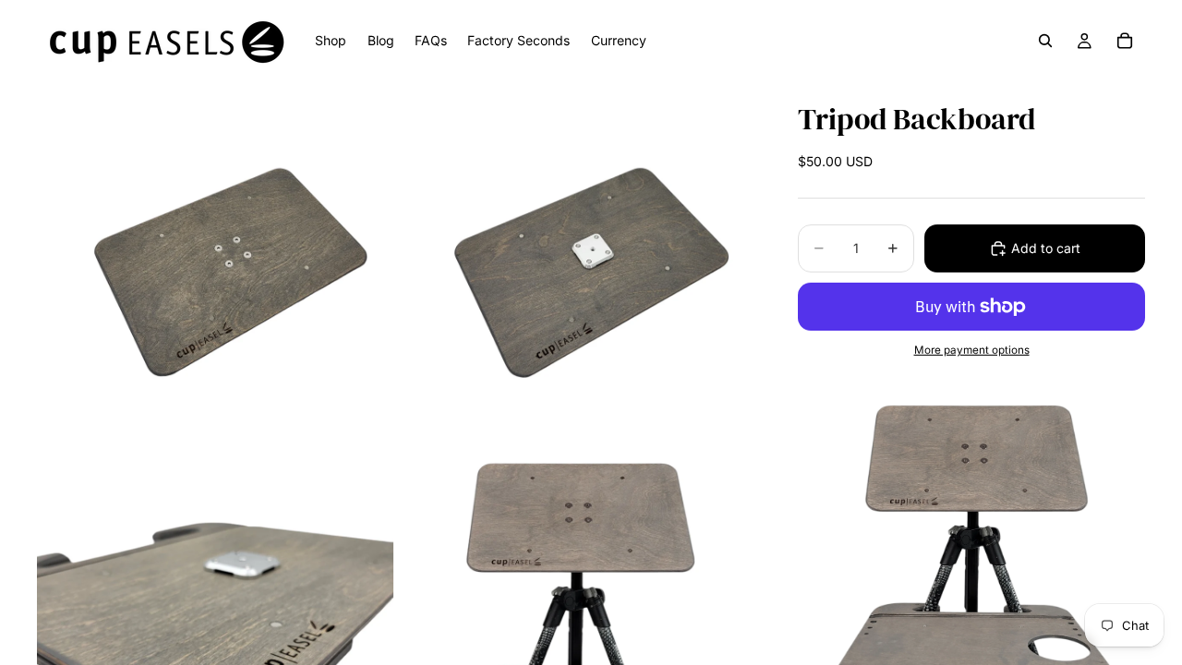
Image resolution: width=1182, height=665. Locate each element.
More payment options (972, 350)
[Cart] (1124, 40)
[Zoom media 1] (215, 259)
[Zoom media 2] (575, 259)
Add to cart (1045, 248)
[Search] (1045, 40)
